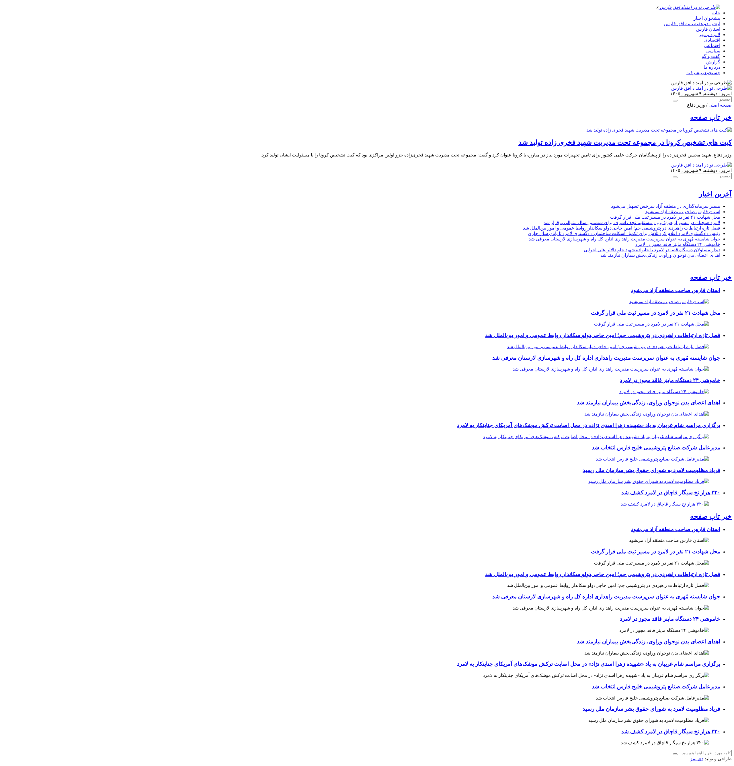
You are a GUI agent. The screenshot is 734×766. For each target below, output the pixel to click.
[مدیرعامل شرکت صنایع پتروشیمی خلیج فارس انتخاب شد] (652, 459)
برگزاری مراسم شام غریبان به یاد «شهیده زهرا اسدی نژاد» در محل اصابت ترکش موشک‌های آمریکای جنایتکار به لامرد (588, 425)
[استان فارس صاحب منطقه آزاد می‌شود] (669, 301)
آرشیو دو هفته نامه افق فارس (692, 23)
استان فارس (708, 29)
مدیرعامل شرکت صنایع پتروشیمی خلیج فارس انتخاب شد (656, 447)
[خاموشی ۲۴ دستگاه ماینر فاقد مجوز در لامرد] (664, 391)
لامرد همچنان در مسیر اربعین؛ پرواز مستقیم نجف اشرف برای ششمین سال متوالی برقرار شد (632, 222)
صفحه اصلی (720, 105)
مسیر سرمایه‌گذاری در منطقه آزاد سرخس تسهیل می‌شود (665, 206)
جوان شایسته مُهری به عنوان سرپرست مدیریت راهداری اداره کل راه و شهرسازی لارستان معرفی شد (624, 238)
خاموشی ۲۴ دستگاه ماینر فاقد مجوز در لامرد (677, 244)
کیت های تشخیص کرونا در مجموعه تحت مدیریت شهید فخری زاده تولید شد (625, 142)
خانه (716, 12)
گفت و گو (711, 56)
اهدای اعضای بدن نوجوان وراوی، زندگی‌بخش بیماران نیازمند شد (660, 255)
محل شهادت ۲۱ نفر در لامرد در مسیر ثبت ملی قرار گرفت (665, 217)
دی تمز (696, 758)
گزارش (713, 61)
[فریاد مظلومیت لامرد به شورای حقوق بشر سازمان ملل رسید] (648, 481)
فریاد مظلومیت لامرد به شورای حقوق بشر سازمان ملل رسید (651, 470)
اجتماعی (712, 45)
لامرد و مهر (709, 34)
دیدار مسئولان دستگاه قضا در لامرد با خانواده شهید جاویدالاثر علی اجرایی (652, 249)
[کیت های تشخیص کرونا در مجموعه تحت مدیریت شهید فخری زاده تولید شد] (659, 130)
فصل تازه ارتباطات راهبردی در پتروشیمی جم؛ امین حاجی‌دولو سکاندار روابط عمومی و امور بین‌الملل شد (621, 228)
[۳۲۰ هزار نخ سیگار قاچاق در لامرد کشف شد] (665, 503)
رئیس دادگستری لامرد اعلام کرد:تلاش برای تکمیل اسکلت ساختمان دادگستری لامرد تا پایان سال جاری (624, 233)
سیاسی (713, 50)
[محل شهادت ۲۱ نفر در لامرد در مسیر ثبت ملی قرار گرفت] (651, 324)
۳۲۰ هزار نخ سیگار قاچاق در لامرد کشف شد (670, 492)
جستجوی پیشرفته (703, 72)
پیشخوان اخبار (707, 18)
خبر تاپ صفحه (711, 117)
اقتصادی (712, 40)
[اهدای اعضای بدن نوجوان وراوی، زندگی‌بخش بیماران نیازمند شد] (646, 414)
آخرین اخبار (715, 194)
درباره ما (712, 67)
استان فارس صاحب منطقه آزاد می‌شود (682, 211)
